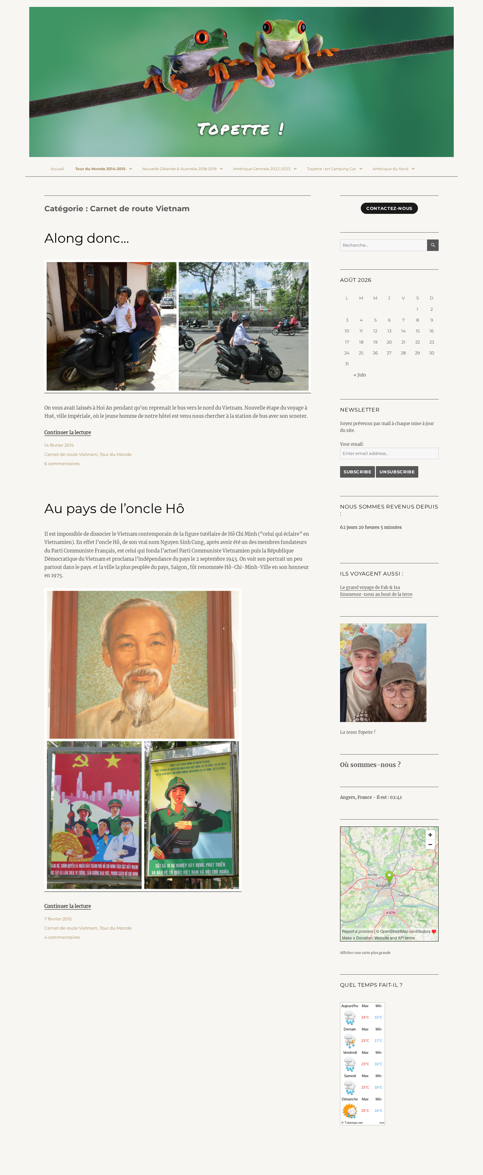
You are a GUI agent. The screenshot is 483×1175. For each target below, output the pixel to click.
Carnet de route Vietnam (71, 454)
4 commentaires (62, 937)
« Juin (360, 375)
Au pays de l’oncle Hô (114, 508)
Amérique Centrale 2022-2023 (261, 169)
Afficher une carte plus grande (365, 953)
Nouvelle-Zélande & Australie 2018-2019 (179, 169)
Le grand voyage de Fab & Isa (370, 587)
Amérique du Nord (390, 169)
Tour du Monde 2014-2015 (100, 169)
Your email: (352, 444)
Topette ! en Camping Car (331, 169)
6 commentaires (62, 463)
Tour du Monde (116, 454)
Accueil (57, 169)
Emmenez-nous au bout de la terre (376, 594)
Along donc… (86, 238)
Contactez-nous (389, 208)
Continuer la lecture (67, 433)
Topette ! (242, 128)
